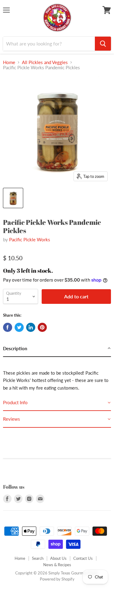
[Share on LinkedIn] (30, 327)
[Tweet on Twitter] (19, 327)
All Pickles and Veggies (45, 62)
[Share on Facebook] (7, 327)
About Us (58, 558)
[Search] (103, 44)
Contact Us (83, 558)
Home (9, 62)
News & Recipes (57, 564)
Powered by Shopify (57, 579)
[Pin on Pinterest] (42, 327)
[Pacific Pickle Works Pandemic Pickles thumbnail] (13, 198)
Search (37, 558)
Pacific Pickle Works (29, 239)
